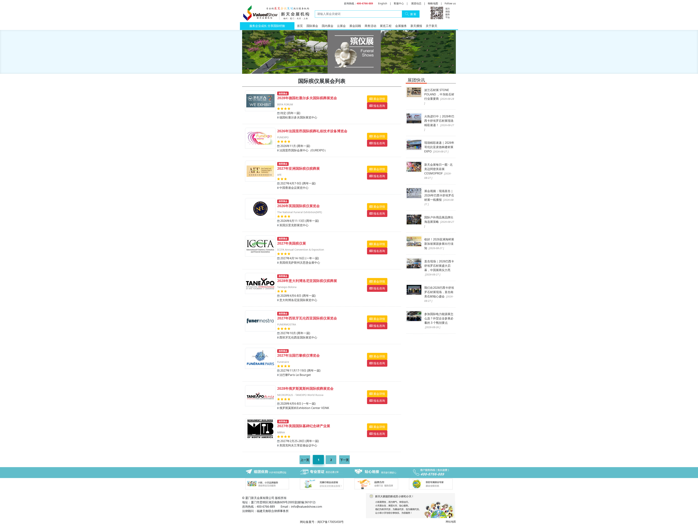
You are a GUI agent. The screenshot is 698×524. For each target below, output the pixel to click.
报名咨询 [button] (379, 106)
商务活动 (370, 26)
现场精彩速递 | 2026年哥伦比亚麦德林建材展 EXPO (439, 147)
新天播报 (416, 26)
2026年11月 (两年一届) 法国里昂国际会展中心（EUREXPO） (312, 140)
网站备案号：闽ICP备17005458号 (322, 522)
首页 (300, 26)
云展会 (341, 26)
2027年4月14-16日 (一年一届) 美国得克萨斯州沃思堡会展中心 (300, 251)
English (382, 3)
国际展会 (312, 26)
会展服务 (401, 26)
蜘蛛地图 (433, 3)
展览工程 (386, 26)
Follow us (450, 3)
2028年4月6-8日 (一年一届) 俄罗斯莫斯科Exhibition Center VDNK (305, 398)
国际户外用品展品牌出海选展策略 (439, 221)
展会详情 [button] (379, 99)
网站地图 (451, 521)
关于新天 (431, 26)
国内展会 (327, 26)
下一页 (344, 460)
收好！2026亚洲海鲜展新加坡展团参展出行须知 (439, 243)
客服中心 (399, 3)
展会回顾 (355, 26)
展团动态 (416, 3)
